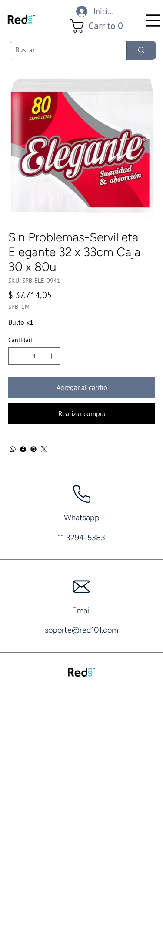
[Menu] (153, 20)
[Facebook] (23, 449)
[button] (100, 26)
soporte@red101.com (81, 630)
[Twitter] (44, 449)
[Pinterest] (33, 449)
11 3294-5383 (81, 537)
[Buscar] (141, 50)
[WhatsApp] (12, 449)
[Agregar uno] (51, 356)
